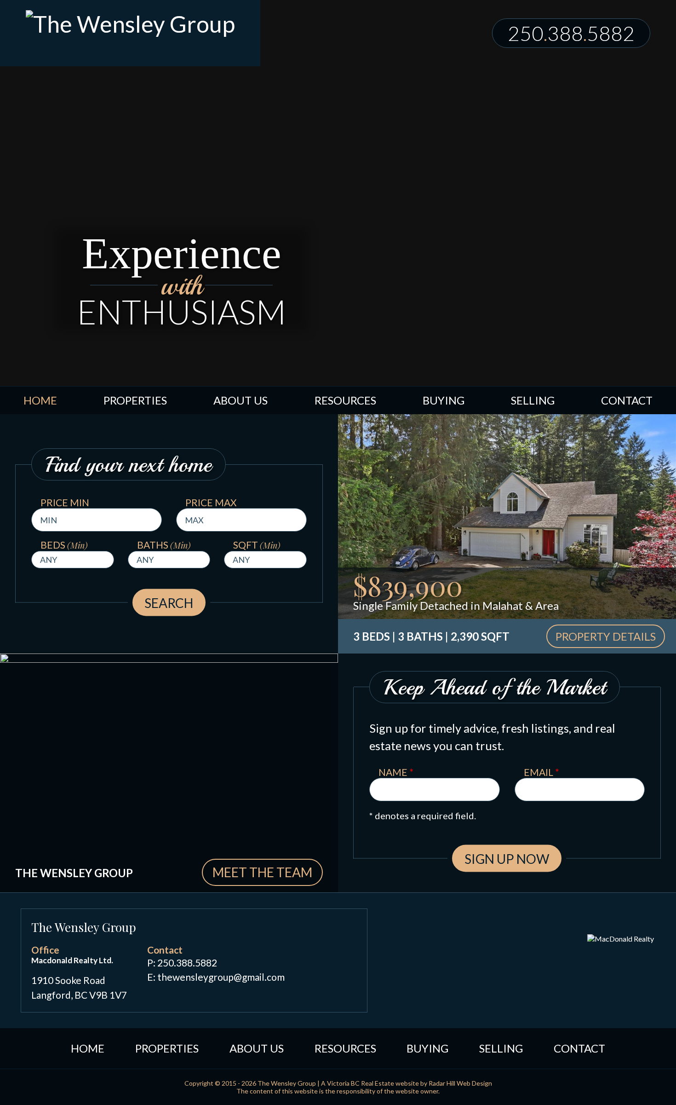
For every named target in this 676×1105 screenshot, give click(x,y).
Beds (64, 545)
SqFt (257, 545)
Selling (533, 400)
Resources (345, 400)
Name (395, 772)
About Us (240, 400)
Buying (443, 400)
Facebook (314, 953)
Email (541, 772)
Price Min (64, 502)
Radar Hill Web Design (460, 1083)
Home (40, 400)
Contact (627, 400)
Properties (135, 400)
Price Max (211, 502)
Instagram (347, 953)
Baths (164, 545)
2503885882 (571, 33)
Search (168, 602)
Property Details (606, 636)
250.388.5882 (187, 962)
